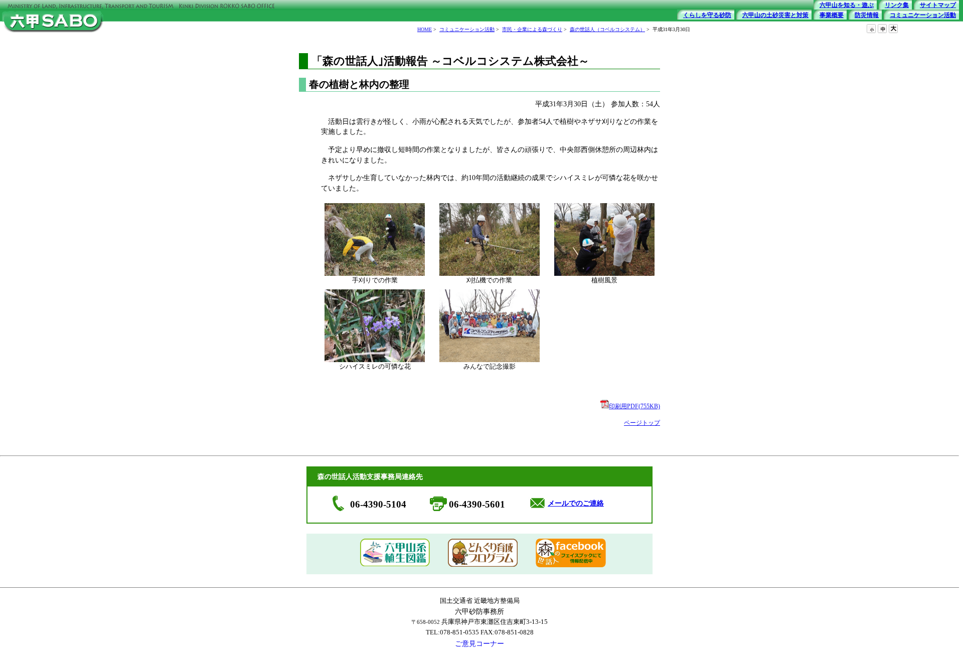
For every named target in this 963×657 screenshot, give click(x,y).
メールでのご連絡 (576, 503)
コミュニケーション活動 (467, 29)
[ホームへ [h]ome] (52, 33)
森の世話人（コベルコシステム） (607, 29)
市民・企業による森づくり (532, 29)
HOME (424, 29)
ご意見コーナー (479, 643)
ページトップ (642, 422)
